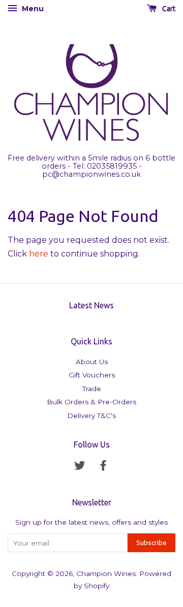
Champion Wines (106, 573)
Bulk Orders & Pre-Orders (91, 402)
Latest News (91, 305)
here (38, 254)
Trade (91, 389)
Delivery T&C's (91, 415)
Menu (32, 8)
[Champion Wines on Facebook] (103, 467)
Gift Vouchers (92, 375)
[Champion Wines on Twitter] (79, 467)
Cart (168, 9)
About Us (92, 362)
